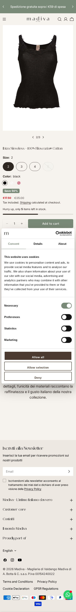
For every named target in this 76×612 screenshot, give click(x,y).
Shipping (25, 202)
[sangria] (19, 183)
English (8, 550)
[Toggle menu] (4, 19)
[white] (12, 183)
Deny (38, 377)
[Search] (59, 19)
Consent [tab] (13, 243)
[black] (5, 183)
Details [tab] (38, 243)
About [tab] (62, 243)
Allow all (38, 357)
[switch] (66, 317)
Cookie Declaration (16, 588)
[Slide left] (33, 137)
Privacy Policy (47, 581)
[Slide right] (43, 137)
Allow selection (38, 367)
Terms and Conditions (18, 581)
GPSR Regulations (46, 588)
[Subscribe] (69, 471)
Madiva (19, 569)
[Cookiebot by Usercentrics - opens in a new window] (55, 233)
